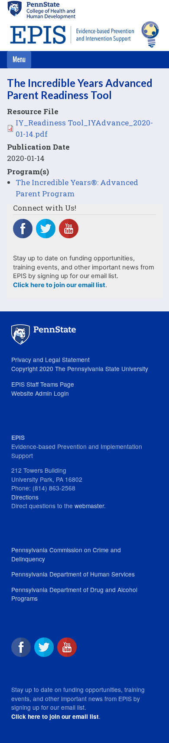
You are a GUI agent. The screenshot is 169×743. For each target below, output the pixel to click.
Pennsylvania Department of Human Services (73, 574)
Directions (25, 497)
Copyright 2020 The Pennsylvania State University (79, 368)
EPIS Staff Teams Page (42, 384)
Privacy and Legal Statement (50, 359)
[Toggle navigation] (19, 59)
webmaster (89, 505)
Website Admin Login (40, 393)
